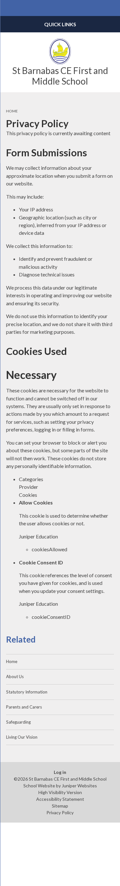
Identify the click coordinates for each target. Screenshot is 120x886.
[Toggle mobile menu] (8, 8)
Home (12, 111)
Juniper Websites (79, 785)
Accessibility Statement (60, 799)
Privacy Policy (60, 812)
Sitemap (60, 805)
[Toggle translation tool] (96, 8)
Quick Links (60, 24)
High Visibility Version (60, 792)
